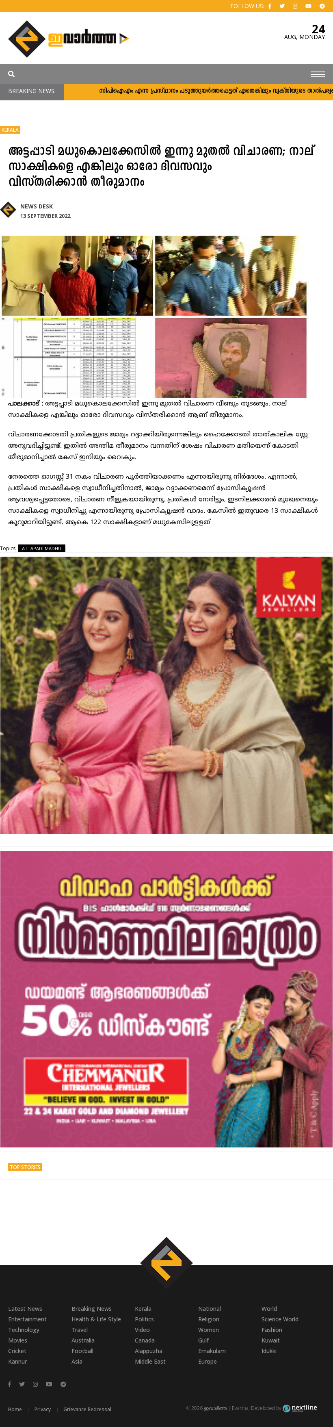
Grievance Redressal (87, 1409)
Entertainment (27, 1319)
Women (208, 1330)
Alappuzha (148, 1351)
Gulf (203, 1340)
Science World (280, 1319)
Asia (76, 1361)
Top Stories (25, 1167)
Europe (207, 1361)
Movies (17, 1340)
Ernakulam (212, 1351)
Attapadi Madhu (41, 548)
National (209, 1308)
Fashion (272, 1330)
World (269, 1308)
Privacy (43, 1409)
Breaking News (91, 1308)
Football (82, 1351)
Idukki (269, 1351)
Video (142, 1330)
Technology (23, 1330)
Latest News (25, 1308)
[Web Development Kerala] (300, 1408)
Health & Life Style (96, 1319)
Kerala (10, 129)
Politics (144, 1319)
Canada (145, 1340)
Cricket (17, 1351)
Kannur (17, 1361)
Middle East (150, 1361)
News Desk (36, 206)
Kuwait (271, 1340)
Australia (83, 1340)
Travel (79, 1330)
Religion (208, 1319)
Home (15, 1409)
